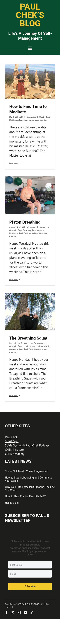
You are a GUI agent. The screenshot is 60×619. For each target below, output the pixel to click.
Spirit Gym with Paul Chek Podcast (27, 445)
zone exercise (41, 120)
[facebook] (6, 612)
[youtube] (25, 612)
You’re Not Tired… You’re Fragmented (26, 471)
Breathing (27, 230)
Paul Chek (23, 233)
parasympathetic (16, 349)
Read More (13, 163)
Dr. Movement (43, 227)
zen (33, 120)
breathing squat (29, 346)
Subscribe (30, 586)
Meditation (13, 120)
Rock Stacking (25, 120)
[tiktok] (31, 612)
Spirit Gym (11, 441)
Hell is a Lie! (12, 502)
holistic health (43, 346)
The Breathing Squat (28, 338)
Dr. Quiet (40, 117)
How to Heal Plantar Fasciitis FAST (25, 496)
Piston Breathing (24, 222)
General (12, 230)
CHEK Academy (14, 454)
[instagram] (19, 612)
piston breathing (35, 233)
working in (38, 349)
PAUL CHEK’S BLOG (30, 604)
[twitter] (12, 612)
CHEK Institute (14, 449)
